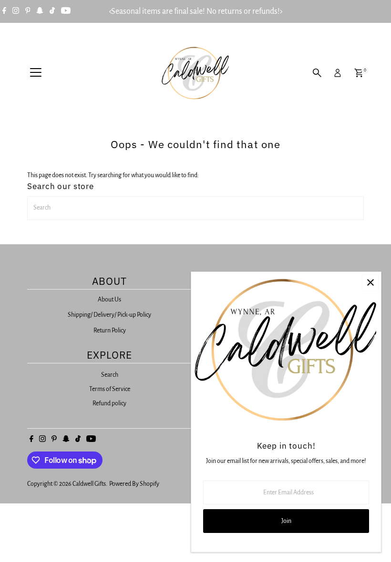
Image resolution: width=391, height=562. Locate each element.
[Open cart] (359, 73)
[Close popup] (370, 282)
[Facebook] (4, 11)
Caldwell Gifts (89, 484)
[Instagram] (15, 11)
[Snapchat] (40, 11)
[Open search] (317, 73)
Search (109, 374)
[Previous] (110, 11)
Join (286, 521)
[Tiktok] (52, 11)
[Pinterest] (28, 11)
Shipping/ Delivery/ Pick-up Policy (109, 314)
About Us (109, 299)
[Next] (280, 11)
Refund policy (109, 403)
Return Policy (109, 330)
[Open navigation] (35, 73)
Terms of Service (109, 389)
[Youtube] (66, 11)
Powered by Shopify (134, 484)
